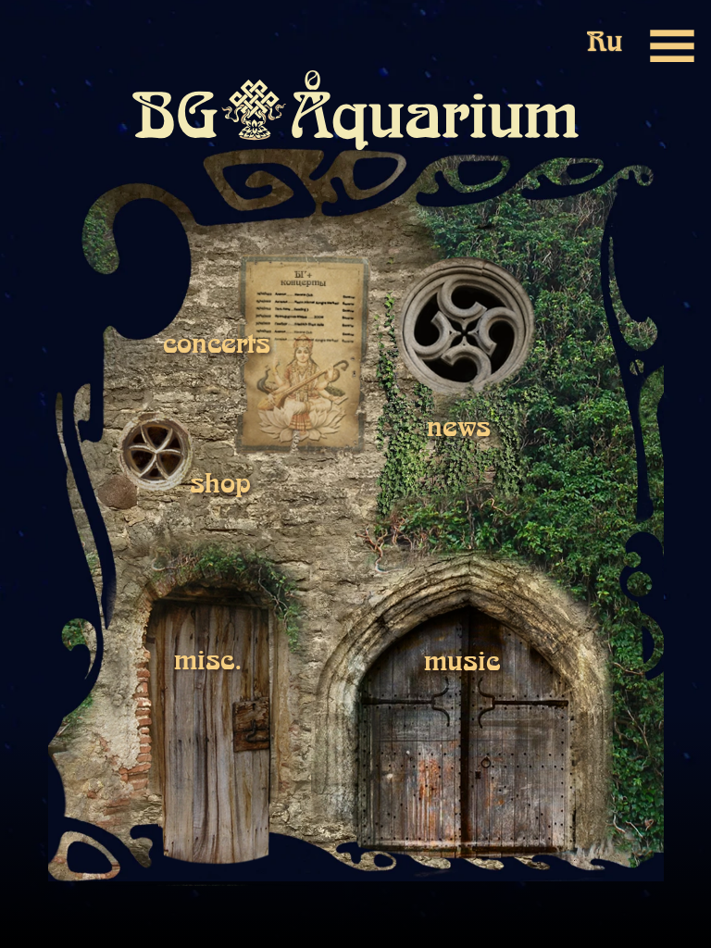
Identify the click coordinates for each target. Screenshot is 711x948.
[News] (465, 327)
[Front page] (34, 45)
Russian (604, 44)
